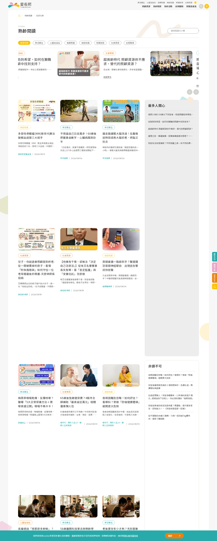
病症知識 (170, 2)
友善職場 (130, 42)
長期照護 (161, 2)
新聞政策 (179, 2)
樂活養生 (141, 2)
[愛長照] (19, 5)
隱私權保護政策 (131, 535)
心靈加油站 (151, 2)
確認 (170, 535)
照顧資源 (146, 6)
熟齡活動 (168, 6)
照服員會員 (191, 6)
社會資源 (188, 2)
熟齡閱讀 (157, 6)
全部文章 (24, 42)
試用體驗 (179, 6)
